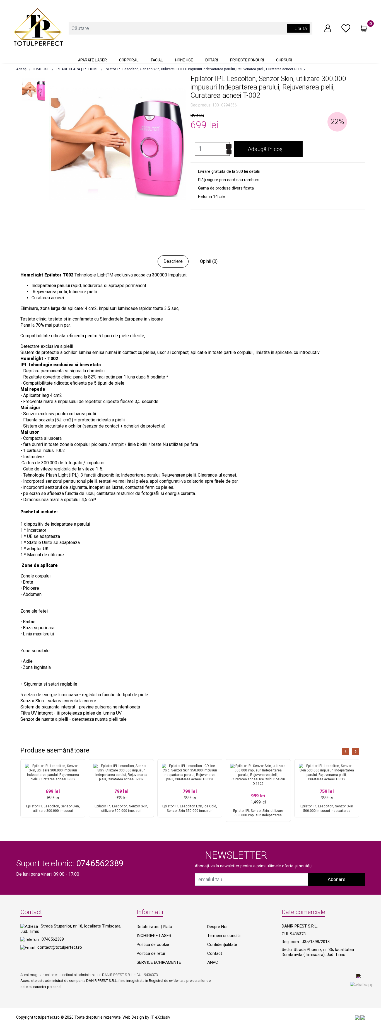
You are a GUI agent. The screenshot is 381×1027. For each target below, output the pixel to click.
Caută (300, 28)
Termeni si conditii (223, 935)
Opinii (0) (209, 261)
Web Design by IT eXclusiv (146, 1017)
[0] (345, 28)
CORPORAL (129, 60)
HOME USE (184, 60)
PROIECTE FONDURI (247, 60)
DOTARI (211, 60)
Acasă (21, 69)
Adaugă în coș (267, 149)
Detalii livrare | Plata (154, 926)
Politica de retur (151, 953)
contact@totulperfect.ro (59, 947)
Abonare (336, 879)
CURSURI (284, 60)
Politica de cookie (153, 944)
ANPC (212, 962)
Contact (214, 953)
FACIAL (157, 60)
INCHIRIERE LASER (154, 935)
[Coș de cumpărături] (363, 28)
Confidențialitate (222, 944)
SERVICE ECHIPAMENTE (159, 962)
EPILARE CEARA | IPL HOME (76, 69)
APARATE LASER (92, 60)
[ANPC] (357, 1017)
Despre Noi (217, 926)
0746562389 (53, 939)
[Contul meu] (327, 28)
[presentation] (345, 751)
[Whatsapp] (361, 984)
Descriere (173, 261)
